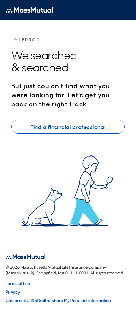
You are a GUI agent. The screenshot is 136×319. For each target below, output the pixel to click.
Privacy (13, 292)
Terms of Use (18, 283)
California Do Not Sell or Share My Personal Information (58, 300)
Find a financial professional (68, 126)
